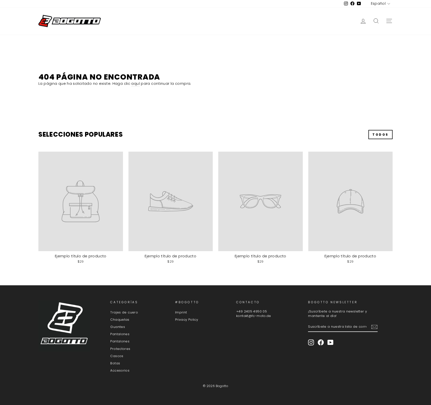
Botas (115, 363)
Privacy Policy (186, 319)
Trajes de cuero (124, 312)
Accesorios (119, 370)
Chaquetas (119, 319)
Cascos (116, 356)
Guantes (117, 327)
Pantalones (119, 334)
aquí (135, 83)
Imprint (181, 312)
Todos (380, 134)
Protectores (120, 349)
